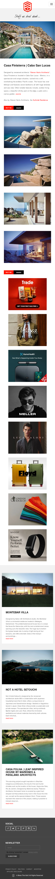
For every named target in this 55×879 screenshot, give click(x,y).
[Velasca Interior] (27, 330)
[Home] (27, 6)
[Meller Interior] (27, 402)
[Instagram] (28, 828)
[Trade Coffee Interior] (27, 294)
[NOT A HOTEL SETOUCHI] (27, 667)
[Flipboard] (23, 828)
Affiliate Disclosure (14, 871)
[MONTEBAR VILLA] (27, 590)
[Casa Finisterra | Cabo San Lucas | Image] (27, 40)
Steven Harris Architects (39, 72)
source (18, 94)
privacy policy (33, 852)
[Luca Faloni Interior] (27, 438)
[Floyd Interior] (27, 474)
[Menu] (51, 4)
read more (9, 638)
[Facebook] (8, 828)
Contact (29, 869)
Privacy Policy (11, 869)
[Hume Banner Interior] (27, 366)
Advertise (37, 869)
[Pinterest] (18, 828)
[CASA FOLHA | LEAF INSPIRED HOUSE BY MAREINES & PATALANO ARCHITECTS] (27, 747)
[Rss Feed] (34, 828)
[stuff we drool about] (27, 16)
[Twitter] (13, 828)
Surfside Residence (40, 100)
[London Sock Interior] (27, 509)
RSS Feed (21, 869)
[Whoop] (27, 545)
